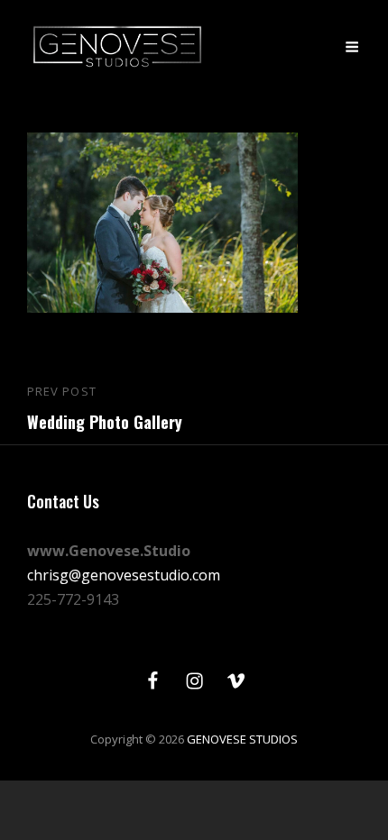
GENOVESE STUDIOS (242, 739)
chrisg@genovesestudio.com (123, 575)
